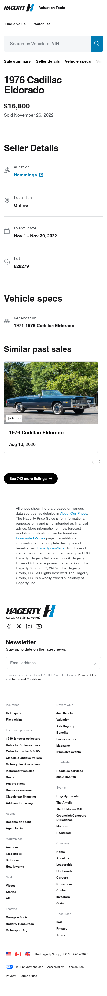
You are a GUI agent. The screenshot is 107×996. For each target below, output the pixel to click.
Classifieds (14, 853)
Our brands (64, 871)
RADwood (63, 832)
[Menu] (99, 8)
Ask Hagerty (65, 726)
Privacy (61, 928)
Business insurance (20, 790)
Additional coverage (20, 803)
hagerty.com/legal (51, 548)
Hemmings (25, 174)
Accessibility (55, 966)
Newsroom (64, 884)
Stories (11, 891)
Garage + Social (17, 917)
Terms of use (28, 975)
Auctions (12, 847)
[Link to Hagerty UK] (27, 954)
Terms (60, 935)
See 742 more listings (28, 478)
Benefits (62, 732)
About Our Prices (73, 513)
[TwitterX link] (19, 626)
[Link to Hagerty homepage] (31, 612)
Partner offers (66, 739)
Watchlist (42, 24)
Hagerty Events (67, 796)
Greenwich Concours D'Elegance (71, 817)
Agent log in (14, 828)
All (8, 898)
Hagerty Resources (20, 923)
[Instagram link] (29, 626)
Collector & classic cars (23, 745)
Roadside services (69, 770)
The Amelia (64, 802)
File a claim (14, 719)
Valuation (62, 719)
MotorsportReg (16, 930)
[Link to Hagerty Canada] (18, 954)
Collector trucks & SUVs (23, 751)
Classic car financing (21, 796)
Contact (62, 890)
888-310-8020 (66, 777)
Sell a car (12, 860)
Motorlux (62, 826)
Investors (63, 896)
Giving (60, 903)
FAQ (59, 922)
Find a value (15, 24)
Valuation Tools (52, 8)
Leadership (64, 864)
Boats (10, 777)
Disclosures (76, 966)
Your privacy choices (29, 966)
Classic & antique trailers (24, 757)
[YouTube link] (39, 626)
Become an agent (18, 821)
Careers (62, 877)
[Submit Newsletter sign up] (94, 662)
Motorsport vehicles (20, 770)
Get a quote (14, 713)
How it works (15, 866)
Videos (11, 885)
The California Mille (69, 809)
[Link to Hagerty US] (8, 954)
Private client (15, 783)
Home (60, 851)
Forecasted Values (30, 538)
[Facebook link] (9, 626)
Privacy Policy (87, 674)
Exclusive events (68, 751)
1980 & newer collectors (23, 738)
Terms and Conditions (26, 679)
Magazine (63, 745)
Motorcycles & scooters (23, 764)
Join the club (65, 713)
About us (62, 858)
